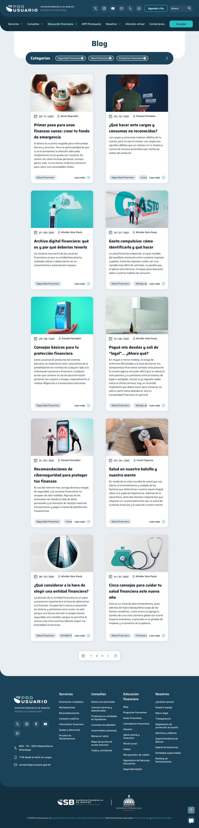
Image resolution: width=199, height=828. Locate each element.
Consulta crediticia (69, 719)
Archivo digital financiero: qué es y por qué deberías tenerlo (61, 244)
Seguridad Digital (132, 769)
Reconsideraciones (69, 713)
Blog (125, 707)
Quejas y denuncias (69, 730)
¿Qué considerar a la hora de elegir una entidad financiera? (61, 588)
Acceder (180, 24)
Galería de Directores (166, 747)
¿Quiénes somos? (164, 702)
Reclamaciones (67, 707)
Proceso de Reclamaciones (67, 737)
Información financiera (71, 724)
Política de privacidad (161, 818)
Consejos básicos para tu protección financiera (56, 350)
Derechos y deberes (166, 733)
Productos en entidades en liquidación (104, 717)
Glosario (127, 729)
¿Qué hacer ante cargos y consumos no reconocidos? (133, 128)
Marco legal (161, 713)
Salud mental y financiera (131, 736)
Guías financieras (132, 718)
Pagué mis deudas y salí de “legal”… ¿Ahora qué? (133, 350)
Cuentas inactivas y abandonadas (102, 709)
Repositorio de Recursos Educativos (136, 762)
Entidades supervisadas (168, 753)
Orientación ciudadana (71, 702)
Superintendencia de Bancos (166, 740)
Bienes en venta (99, 736)
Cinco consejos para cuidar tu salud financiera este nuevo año (135, 591)
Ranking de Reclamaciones (163, 760)
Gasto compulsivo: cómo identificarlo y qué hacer (131, 244)
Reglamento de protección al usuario (166, 725)
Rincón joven (130, 743)
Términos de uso (141, 818)
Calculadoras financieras (136, 724)
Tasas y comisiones (101, 750)
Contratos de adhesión (103, 725)
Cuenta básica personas (104, 730)
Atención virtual (134, 24)
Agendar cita (156, 8)
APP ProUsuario (91, 24)
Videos (127, 749)
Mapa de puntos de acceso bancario (102, 743)
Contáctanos (156, 24)
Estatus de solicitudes (103, 702)
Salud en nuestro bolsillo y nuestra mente (133, 472)
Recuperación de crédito (136, 755)
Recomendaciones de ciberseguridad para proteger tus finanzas (60, 475)
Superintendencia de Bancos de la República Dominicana (77, 818)
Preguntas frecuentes (135, 712)
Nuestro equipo (163, 707)
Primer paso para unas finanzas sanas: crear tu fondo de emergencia (61, 131)
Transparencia (163, 719)
